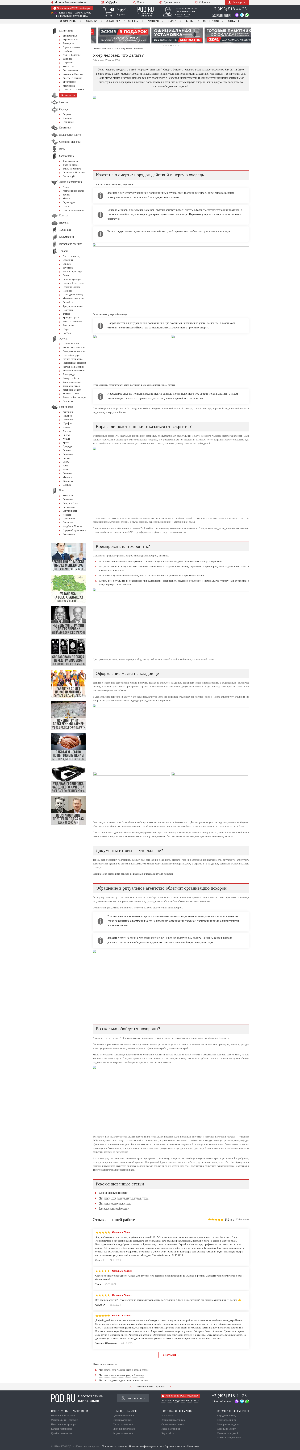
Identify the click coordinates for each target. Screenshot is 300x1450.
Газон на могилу (71, 287)
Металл (66, 198)
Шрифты (67, 423)
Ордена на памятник (73, 210)
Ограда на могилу (226, 1415)
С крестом (68, 62)
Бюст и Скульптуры (73, 271)
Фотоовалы (68, 325)
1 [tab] (163, 45)
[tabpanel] (117, 35)
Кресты (66, 442)
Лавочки (67, 290)
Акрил (66, 187)
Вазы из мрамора (72, 279)
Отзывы (133, 21)
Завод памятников (170, 1428)
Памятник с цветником (229, 1437)
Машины (67, 477)
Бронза (66, 194)
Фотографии (210, 21)
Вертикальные (70, 39)
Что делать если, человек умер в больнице (121, 1375)
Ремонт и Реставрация (74, 397)
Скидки (189, 21)
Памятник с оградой (228, 1433)
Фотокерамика (70, 161)
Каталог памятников (61, 1428)
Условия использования (114, 1446)
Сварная (67, 114)
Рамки (66, 465)
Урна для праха (71, 317)
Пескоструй (69, 176)
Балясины (68, 260)
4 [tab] (171, 45)
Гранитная (68, 122)
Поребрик (68, 310)
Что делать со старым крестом (115, 1203)
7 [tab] (178, 45)
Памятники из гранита (63, 1415)
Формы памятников (123, 1433)
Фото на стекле (70, 165)
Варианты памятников (173, 1420)
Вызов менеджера (136, 1398)
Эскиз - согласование (74, 347)
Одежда (67, 485)
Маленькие (68, 66)
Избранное (204, 2)
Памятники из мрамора (63, 1424)
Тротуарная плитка (72, 306)
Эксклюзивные (70, 70)
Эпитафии (68, 499)
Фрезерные (68, 43)
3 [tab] (168, 45)
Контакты (233, 21)
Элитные (67, 58)
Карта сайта (69, 534)
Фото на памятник (72, 321)
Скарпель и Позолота (74, 172)
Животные (68, 481)
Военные (67, 473)
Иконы (66, 427)
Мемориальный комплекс (64, 1420)
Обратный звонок (221, 15)
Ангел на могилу (72, 256)
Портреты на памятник (75, 351)
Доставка (91, 21)
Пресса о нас (69, 518)
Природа (67, 446)
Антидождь (69, 374)
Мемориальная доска (73, 298)
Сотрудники (69, 507)
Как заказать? (168, 1415)
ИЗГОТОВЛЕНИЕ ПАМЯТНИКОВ (69, 1411)
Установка (113, 21)
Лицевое (67, 415)
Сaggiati (67, 333)
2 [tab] (166, 45)
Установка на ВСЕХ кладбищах (73, 8)
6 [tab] (175, 45)
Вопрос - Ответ (71, 503)
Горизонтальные (71, 47)
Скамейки (68, 302)
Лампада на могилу (73, 294)
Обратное (68, 419)
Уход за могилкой (72, 382)
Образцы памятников (172, 1424)
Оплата (172, 21)
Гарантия (153, 21)
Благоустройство (71, 378)
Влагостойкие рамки (73, 283)
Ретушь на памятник (73, 366)
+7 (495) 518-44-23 (229, 8)
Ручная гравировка (72, 359)
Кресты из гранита (72, 78)
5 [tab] (173, 45)
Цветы (66, 206)
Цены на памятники (123, 1415)
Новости (67, 515)
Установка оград (71, 386)
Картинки (68, 412)
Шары (66, 329)
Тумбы (66, 314)
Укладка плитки (71, 393)
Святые (66, 435)
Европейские (69, 82)
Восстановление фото (74, 370)
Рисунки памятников (124, 1428)
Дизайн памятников (61, 1433)
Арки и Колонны (71, 55)
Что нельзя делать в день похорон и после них (123, 1380)
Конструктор (239, 2)
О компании (68, 21)
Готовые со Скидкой (73, 89)
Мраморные (69, 85)
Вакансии (68, 522)
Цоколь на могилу (226, 1428)
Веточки (67, 450)
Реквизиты (193, 1446)
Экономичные (70, 35)
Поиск (140, 2)
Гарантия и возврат (175, 1446)
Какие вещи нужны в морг (113, 1193)
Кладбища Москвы (72, 526)
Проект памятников (123, 1424)
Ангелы (67, 431)
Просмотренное (172, 2)
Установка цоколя (72, 390)
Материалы (68, 495)
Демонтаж (68, 401)
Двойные (67, 51)
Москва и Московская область (70, 2)
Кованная (67, 118)
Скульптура (69, 202)
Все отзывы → (171, 1355)
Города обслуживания (74, 530)
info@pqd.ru (111, 2)
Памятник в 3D (71, 343)
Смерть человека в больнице (114, 1208)
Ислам (66, 469)
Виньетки (68, 454)
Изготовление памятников (90, 1398)
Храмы (66, 439)
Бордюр (67, 264)
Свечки (66, 458)
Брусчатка (68, 267)
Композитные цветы (73, 191)
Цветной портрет (72, 355)
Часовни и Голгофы (73, 74)
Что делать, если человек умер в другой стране (123, 1198)
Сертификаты (70, 511)
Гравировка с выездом (74, 363)
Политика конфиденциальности (145, 1446)
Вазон (66, 275)
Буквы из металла (72, 168)
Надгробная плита (226, 1420)
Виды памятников (122, 1420)
